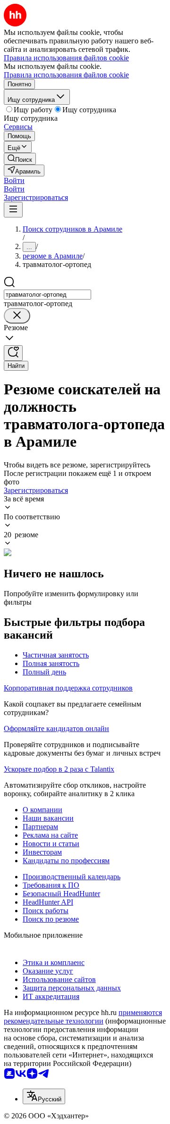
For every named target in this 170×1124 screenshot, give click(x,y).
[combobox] (47, 295)
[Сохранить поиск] (13, 353)
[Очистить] (17, 316)
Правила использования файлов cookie (66, 75)
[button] (14, 180)
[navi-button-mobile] (13, 209)
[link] (20, 159)
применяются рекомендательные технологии (83, 1016)
